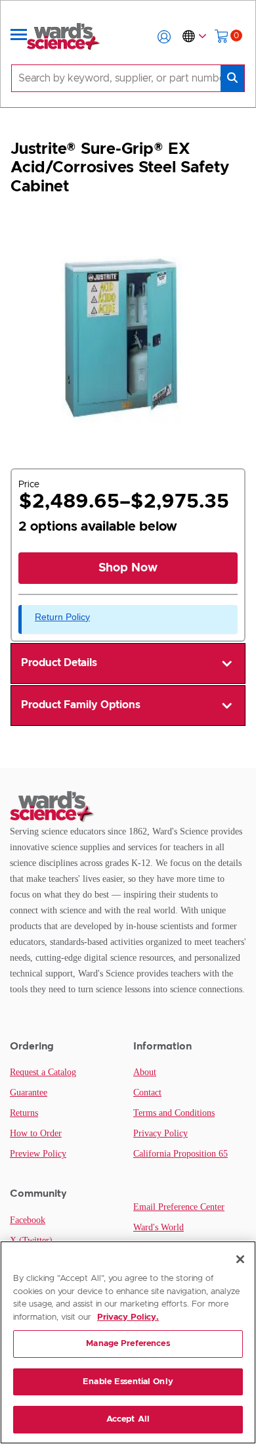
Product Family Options (80, 705)
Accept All (128, 1419)
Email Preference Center (178, 1207)
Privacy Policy (160, 1133)
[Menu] (19, 36)
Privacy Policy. (128, 1317)
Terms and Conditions (174, 1113)
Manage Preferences (127, 1343)
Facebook (27, 1220)
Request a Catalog (43, 1072)
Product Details (59, 663)
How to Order (36, 1133)
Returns (24, 1113)
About (144, 1072)
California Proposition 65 (180, 1154)
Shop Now (128, 568)
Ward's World (158, 1227)
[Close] (240, 1259)
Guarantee (28, 1092)
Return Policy (62, 617)
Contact (147, 1092)
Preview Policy (38, 1154)
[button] (164, 36)
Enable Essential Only (128, 1382)
